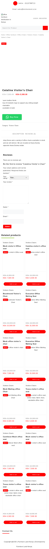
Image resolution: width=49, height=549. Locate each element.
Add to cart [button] (13, 284)
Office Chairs (21, 35)
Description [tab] (18, 134)
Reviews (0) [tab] (30, 134)
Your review (8, 182)
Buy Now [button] (14, 117)
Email (5, 216)
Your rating (5, 177)
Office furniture (11, 35)
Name (5, 207)
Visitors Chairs (32, 35)
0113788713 (30, 3)
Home (3, 35)
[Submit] (45, 28)
